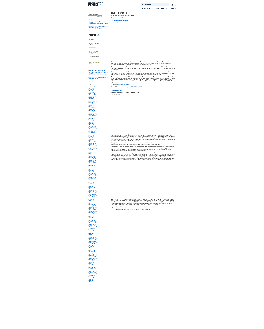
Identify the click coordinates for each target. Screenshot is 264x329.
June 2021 (91, 168)
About (173, 8)
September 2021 (93, 164)
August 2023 (92, 134)
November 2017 (93, 224)
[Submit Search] (168, 4)
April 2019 (91, 202)
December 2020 (93, 176)
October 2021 (92, 162)
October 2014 (92, 272)
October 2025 (92, 100)
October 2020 (92, 178)
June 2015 (91, 262)
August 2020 (92, 181)
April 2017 (91, 233)
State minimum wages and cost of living (98, 23)
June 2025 (91, 105)
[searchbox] (154, 4)
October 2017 (92, 225)
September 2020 (93, 179)
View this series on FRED (117, 17)
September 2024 (93, 117)
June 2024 (91, 121)
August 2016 (92, 243)
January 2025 (92, 111)
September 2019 (93, 195)
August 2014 (92, 275)
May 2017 (91, 232)
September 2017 (93, 226)
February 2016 (92, 251)
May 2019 (91, 200)
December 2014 (93, 270)
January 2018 (92, 221)
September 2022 (93, 148)
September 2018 (93, 211)
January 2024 (92, 127)
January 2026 (92, 96)
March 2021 (92, 172)
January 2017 (92, 237)
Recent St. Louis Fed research (97, 70)
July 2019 (91, 198)
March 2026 (92, 93)
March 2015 (92, 266)
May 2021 (91, 169)
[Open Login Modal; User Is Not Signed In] (175, 5)
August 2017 (92, 228)
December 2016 (93, 238)
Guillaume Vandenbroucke (124, 84)
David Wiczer (121, 207)
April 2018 (91, 217)
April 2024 (91, 123)
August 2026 (92, 87)
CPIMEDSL (138, 209)
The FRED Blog (119, 12)
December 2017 (93, 223)
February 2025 (92, 110)
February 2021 (92, 173)
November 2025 (93, 98)
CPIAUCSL (132, 209)
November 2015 (93, 255)
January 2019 (92, 206)
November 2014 (93, 271)
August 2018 (92, 212)
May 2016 (91, 247)
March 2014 (92, 281)
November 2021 (93, 161)
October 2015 (92, 257)
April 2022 (91, 155)
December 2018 (93, 207)
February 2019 (92, 204)
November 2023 (93, 130)
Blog (167, 8)
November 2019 (93, 193)
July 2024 (91, 119)
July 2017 (91, 229)
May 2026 (91, 91)
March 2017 (92, 234)
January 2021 (92, 174)
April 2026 (91, 92)
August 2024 (92, 118)
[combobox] (153, 4)
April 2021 (91, 170)
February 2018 (92, 220)
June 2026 (91, 89)
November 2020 (93, 177)
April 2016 (91, 249)
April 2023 (91, 139)
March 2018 (92, 219)
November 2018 (93, 208)
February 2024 (92, 126)
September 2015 (93, 258)
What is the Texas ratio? (95, 25)
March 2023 (92, 140)
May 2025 (91, 106)
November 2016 (93, 240)
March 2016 (92, 250)
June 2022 (91, 152)
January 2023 (92, 143)
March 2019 (92, 203)
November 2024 (93, 114)
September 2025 (93, 101)
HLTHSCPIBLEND (134, 87)
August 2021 (92, 165)
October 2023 (92, 131)
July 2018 (91, 213)
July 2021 (91, 166)
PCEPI (140, 87)
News (162, 8)
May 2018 (91, 216)
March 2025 (92, 109)
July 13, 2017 (119, 94)
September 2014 (93, 274)
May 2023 (91, 138)
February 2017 (92, 236)
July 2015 (91, 260)
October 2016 (92, 241)
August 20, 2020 (119, 22)
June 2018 (91, 215)
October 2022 (92, 147)
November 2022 (93, 145)
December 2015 (93, 254)
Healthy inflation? (116, 91)
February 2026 (92, 94)
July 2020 (91, 182)
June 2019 (91, 199)
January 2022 (92, 159)
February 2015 (92, 267)
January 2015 (92, 268)
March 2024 (92, 125)
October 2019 (92, 194)
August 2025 (92, 102)
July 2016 (91, 245)
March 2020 (92, 187)
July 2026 (91, 88)
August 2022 (92, 149)
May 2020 (91, 185)
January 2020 (92, 190)
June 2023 (91, 136)
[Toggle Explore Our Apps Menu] (172, 5)
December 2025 (93, 97)
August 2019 (92, 196)
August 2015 (92, 259)
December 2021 (93, 160)
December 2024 (93, 113)
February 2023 (92, 142)
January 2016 (92, 253)
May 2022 (91, 153)
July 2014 (91, 276)
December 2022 (93, 144)
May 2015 (91, 263)
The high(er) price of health (119, 20)
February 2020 (92, 189)
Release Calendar (147, 8)
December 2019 (93, 191)
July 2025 (91, 104)
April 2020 (91, 186)
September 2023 (93, 132)
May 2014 (91, 279)
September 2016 (93, 242)
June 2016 (91, 246)
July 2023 (91, 135)
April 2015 (91, 264)
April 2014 (91, 280)
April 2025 (91, 108)
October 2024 (92, 115)
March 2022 (92, 156)
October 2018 (92, 210)
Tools (156, 8)
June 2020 (91, 183)
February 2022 (92, 157)
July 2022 (91, 151)
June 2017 (91, 230)
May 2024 (91, 122)
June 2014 (91, 277)
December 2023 (93, 128)
